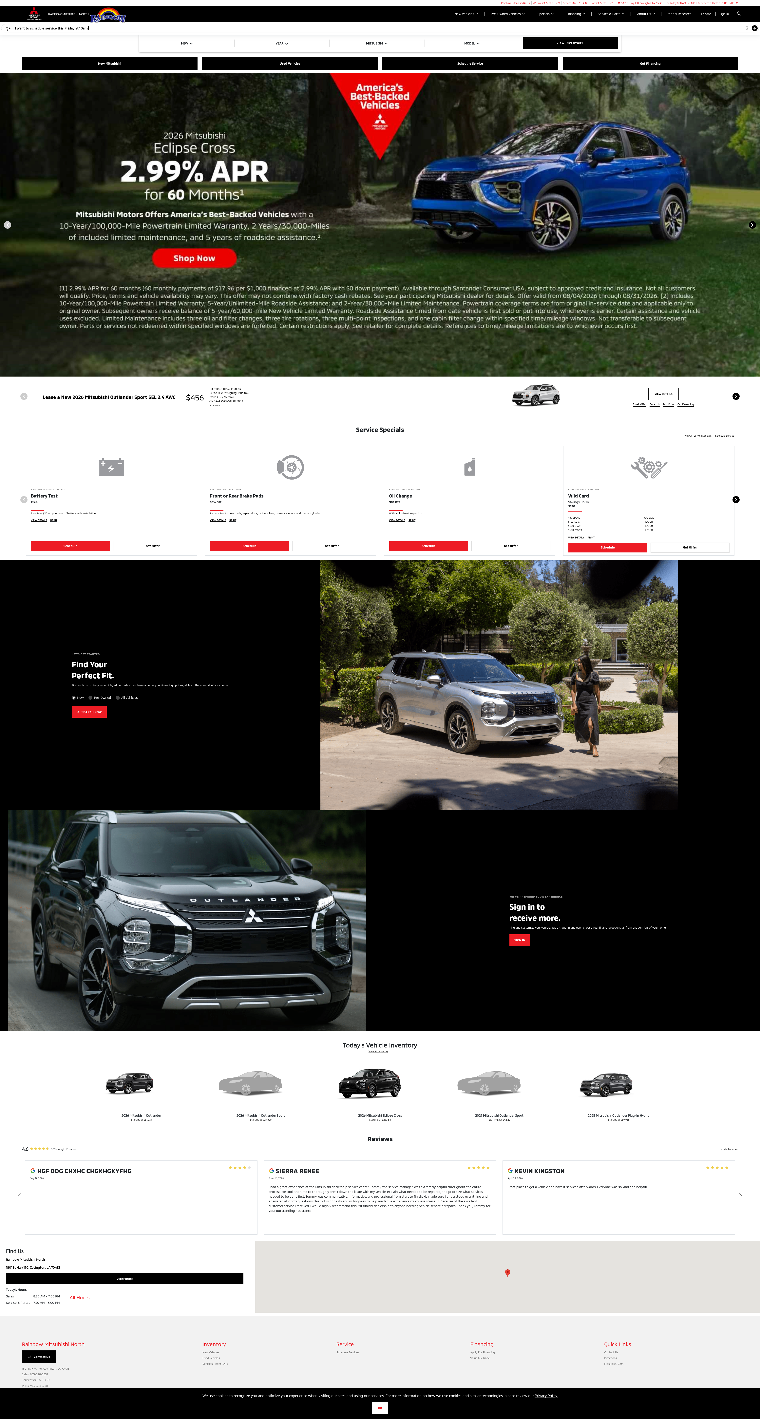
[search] (739, 13)
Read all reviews (729, 1149)
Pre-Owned (102, 697)
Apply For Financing (482, 1352)
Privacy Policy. (546, 1396)
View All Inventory (378, 1051)
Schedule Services (347, 1352)
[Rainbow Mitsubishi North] (56, 13)
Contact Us (41, 1357)
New (80, 697)
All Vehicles (129, 697)
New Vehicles (210, 1352)
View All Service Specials (698, 435)
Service (345, 1344)
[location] (619, 3)
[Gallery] (380, 225)
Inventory (214, 1344)
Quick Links (617, 1344)
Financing (482, 1344)
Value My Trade (480, 1358)
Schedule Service (724, 435)
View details (664, 394)
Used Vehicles (211, 1358)
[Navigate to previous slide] (3, 225)
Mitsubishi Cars (613, 1363)
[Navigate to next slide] (757, 225)
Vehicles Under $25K (215, 1363)
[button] (507, 1273)
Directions (610, 1358)
